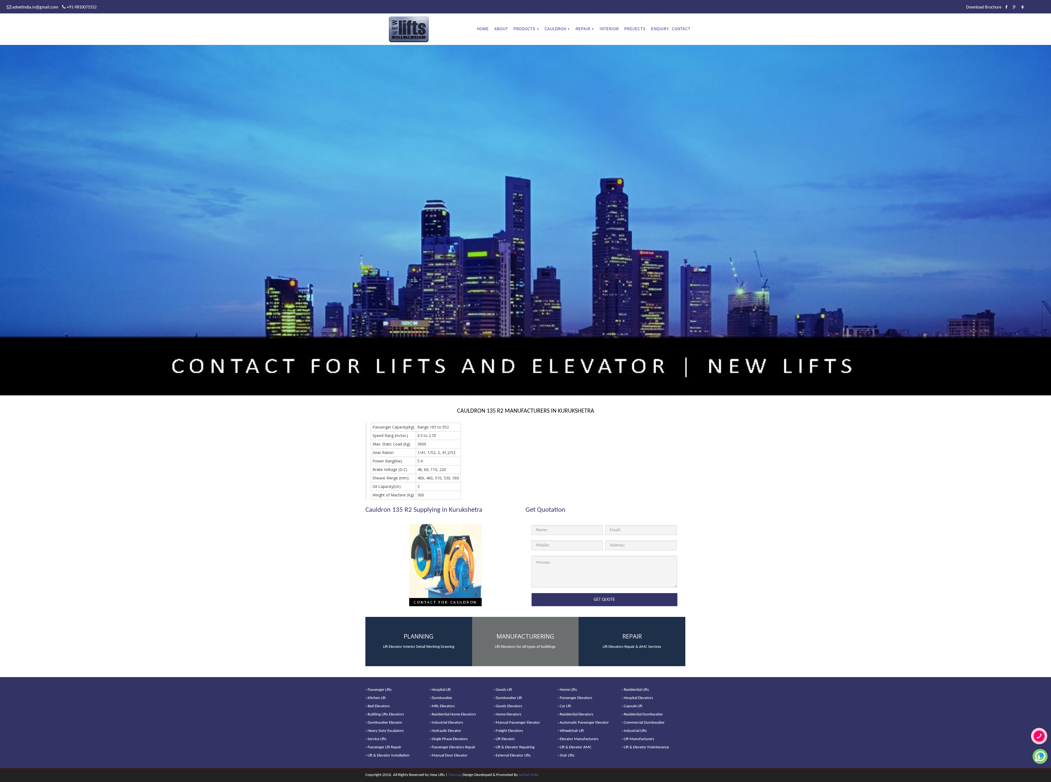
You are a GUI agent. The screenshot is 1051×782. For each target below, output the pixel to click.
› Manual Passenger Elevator (516, 723)
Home (483, 29)
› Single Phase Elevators (448, 739)
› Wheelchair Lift (571, 731)
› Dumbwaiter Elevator (383, 723)
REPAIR (583, 29)
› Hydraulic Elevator (445, 731)
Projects (635, 29)
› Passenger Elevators (575, 698)
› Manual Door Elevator (448, 756)
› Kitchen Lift (375, 698)
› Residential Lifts (635, 690)
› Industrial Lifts (634, 731)
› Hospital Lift (440, 690)
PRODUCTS (524, 29)
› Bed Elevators (377, 706)
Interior (609, 29)
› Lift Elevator (504, 739)
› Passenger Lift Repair (383, 747)
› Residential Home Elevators (452, 714)
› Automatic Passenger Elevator (583, 723)
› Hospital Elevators (637, 698)
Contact (681, 29)
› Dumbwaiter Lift (507, 698)
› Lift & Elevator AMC (574, 747)
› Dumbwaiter (440, 698)
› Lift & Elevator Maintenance (645, 747)
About (501, 29)
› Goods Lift (502, 690)
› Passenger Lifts (378, 690)
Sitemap (455, 775)
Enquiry (660, 29)
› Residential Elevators (575, 714)
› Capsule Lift (632, 706)
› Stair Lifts (566, 756)
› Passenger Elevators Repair (452, 747)
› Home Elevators (507, 714)
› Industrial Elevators (446, 723)
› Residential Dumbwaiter (642, 714)
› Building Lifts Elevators (384, 714)
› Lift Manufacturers (638, 739)
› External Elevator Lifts (512, 756)
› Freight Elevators (508, 731)
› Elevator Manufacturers (578, 739)
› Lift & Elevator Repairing (514, 747)
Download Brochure (983, 7)
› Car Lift (564, 706)
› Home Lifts (567, 690)
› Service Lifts (375, 739)
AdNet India (528, 775)
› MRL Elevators (442, 706)
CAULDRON (555, 29)
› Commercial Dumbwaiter (643, 723)
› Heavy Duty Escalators (384, 731)
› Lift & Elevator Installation (387, 756)
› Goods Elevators (507, 706)
